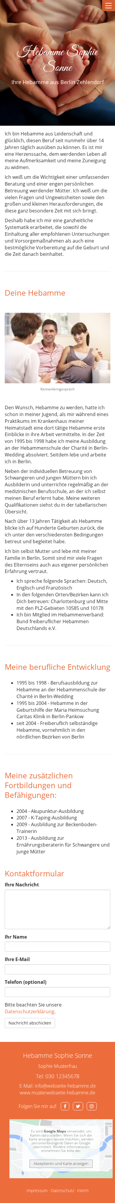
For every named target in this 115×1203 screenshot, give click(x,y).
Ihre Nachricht (22, 884)
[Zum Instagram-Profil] (92, 1106)
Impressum (37, 1190)
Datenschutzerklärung (29, 1011)
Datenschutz (62, 1190)
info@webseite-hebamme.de (65, 1086)
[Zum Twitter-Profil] (78, 1106)
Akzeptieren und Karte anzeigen (61, 1163)
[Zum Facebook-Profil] (65, 1106)
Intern (82, 1190)
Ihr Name (16, 937)
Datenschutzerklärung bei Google (61, 1154)
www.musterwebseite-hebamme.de (57, 1092)
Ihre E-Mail (17, 959)
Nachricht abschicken (30, 1023)
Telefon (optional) (25, 982)
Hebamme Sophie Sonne (57, 60)
